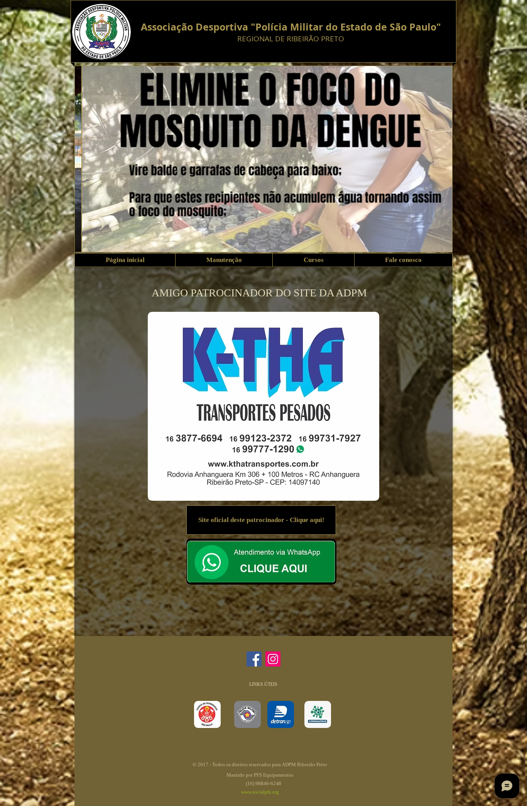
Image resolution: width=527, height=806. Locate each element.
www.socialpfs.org (260, 792)
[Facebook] (254, 659)
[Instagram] (272, 659)
